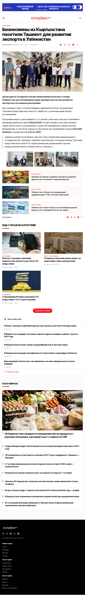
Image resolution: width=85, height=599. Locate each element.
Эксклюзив (6, 563)
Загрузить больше (42, 311)
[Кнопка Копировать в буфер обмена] (76, 45)
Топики (5, 556)
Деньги (5, 579)
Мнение (5, 585)
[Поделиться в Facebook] (60, 45)
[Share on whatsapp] (69, 45)
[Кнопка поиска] (80, 18)
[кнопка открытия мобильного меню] (3, 18)
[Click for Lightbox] (20, 159)
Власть (47, 256)
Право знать (7, 566)
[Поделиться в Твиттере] (64, 45)
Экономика (6, 25)
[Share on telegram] (73, 45)
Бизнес (5, 572)
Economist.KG (6, 44)
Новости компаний (9, 588)
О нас (4, 547)
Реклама (5, 550)
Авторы (5, 553)
